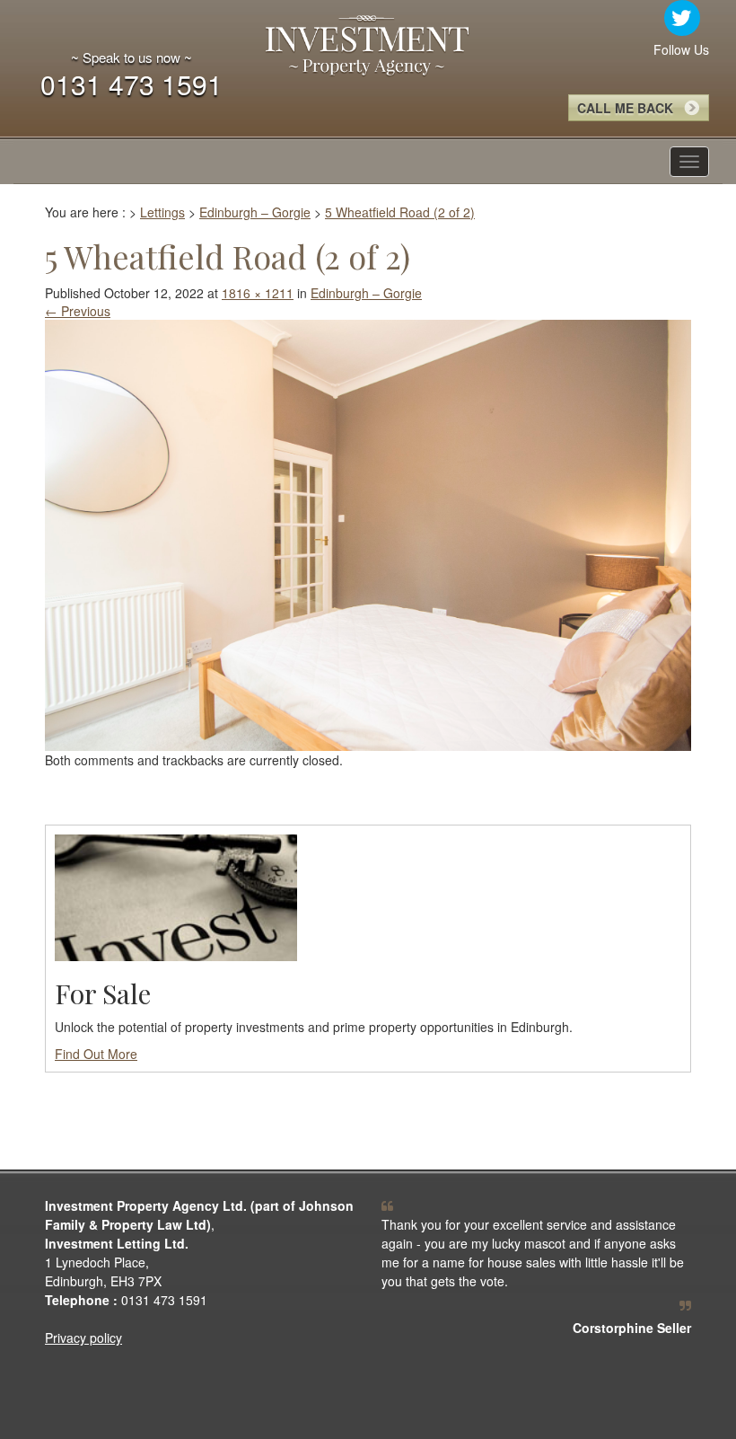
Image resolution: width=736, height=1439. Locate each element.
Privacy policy (83, 1337)
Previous (77, 311)
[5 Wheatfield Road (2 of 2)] (368, 533)
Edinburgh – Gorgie (366, 293)
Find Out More (96, 1054)
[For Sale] (176, 896)
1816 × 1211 (258, 293)
